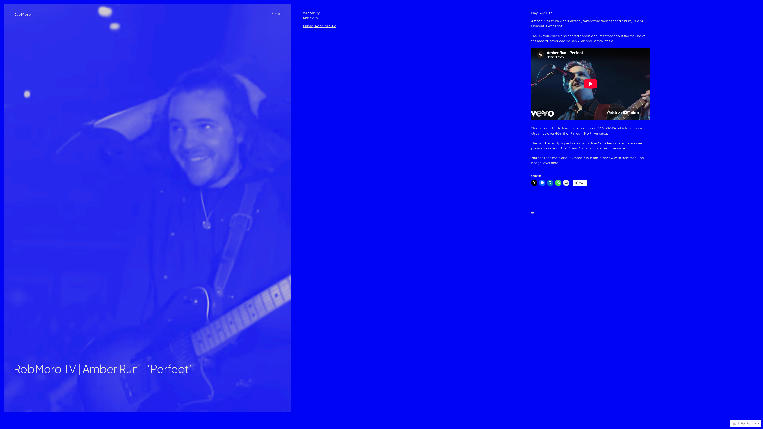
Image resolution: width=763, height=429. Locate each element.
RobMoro (22, 14)
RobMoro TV (325, 26)
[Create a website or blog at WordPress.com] (532, 213)
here (554, 163)
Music (308, 26)
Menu (277, 14)
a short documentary (596, 36)
